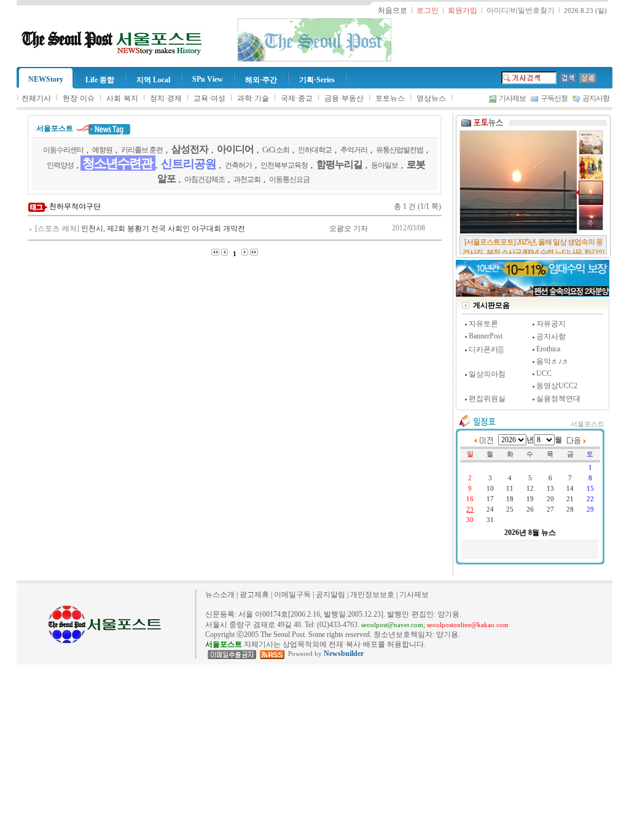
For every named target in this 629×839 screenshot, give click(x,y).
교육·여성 (209, 98)
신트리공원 (188, 163)
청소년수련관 (117, 163)
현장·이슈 (79, 98)
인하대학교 (315, 150)
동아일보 (384, 165)
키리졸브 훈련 (142, 150)
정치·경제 (166, 98)
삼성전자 (189, 149)
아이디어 (235, 149)
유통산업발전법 (399, 150)
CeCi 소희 (275, 150)
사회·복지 (122, 98)
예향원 (102, 150)
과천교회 (246, 179)
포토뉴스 (390, 98)
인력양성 (60, 165)
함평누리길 (339, 164)
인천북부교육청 (284, 165)
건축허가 (238, 165)
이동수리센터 (63, 150)
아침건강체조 (204, 179)
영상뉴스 (431, 98)
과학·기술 (253, 98)
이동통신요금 (289, 179)
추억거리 (353, 150)
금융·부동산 (344, 98)
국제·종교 (297, 98)
